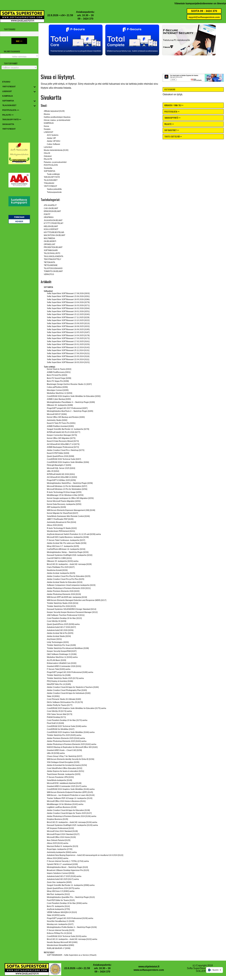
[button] (76, 40)
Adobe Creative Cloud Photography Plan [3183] (67, 690)
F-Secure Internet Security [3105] (60, 930)
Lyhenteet (48, 147)
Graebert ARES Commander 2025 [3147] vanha (67, 786)
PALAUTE (48, 159)
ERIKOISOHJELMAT (52, 211)
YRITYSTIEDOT (50, 186)
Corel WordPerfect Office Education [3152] (64, 768)
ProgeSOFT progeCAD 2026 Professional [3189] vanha (70, 672)
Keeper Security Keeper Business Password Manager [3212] (72, 612)
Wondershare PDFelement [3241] (61, 531)
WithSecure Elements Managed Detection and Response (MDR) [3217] (76, 600)
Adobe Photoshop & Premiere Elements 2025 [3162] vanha (71, 744)
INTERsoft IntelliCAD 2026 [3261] (61, 474)
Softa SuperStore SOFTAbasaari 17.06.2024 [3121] (68, 353)
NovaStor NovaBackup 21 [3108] (60, 921)
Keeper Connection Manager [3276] (62, 435)
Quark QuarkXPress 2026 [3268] (60, 456)
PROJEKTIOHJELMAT (53, 247)
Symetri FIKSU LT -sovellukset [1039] (62, 864)
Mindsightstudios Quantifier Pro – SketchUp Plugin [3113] (71, 897)
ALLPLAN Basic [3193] (56, 660)
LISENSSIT (48, 132)
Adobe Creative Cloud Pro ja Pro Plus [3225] (65, 579)
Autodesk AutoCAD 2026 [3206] (60, 630)
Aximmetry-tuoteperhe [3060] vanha (62, 852)
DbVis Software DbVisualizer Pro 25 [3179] (65, 702)
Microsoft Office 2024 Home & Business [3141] (66, 801)
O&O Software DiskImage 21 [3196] (61, 654)
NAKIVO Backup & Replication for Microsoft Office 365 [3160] (72, 747)
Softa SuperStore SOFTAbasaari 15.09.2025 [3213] (68, 323)
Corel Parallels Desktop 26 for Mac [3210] (64, 618)
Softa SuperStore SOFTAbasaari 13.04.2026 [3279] (68, 302)
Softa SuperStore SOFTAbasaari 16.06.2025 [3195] (68, 329)
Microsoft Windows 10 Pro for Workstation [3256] (67, 489)
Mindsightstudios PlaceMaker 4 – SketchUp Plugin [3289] (71, 402)
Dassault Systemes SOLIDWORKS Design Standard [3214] (71, 609)
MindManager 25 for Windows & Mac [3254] (65, 495)
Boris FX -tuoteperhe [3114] (58, 906)
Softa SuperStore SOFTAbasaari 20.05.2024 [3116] (68, 356)
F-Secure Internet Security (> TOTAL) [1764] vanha (68, 861)
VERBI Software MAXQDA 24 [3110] (62, 912)
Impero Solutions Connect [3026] (60, 873)
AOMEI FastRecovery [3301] (58, 372)
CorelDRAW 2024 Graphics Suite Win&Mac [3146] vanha (71, 789)
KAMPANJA (49, 123)
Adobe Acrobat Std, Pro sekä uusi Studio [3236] (66, 543)
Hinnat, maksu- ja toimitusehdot (57, 120)
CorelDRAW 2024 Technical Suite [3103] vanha (67, 936)
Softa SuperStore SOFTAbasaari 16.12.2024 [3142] (68, 347)
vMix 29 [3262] (53, 471)
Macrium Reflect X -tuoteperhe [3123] (62, 846)
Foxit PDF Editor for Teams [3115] (61, 900)
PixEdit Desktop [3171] (56, 717)
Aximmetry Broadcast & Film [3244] (61, 522)
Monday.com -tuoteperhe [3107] (60, 924)
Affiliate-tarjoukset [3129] (54, 111)
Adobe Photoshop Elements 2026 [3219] (64, 594)
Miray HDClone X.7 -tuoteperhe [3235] (63, 546)
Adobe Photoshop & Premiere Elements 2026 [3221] (69, 588)
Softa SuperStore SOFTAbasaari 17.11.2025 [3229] (68, 317)
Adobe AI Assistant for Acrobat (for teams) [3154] (67, 765)
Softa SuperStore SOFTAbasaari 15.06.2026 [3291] (68, 296)
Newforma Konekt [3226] (57, 570)
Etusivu (47, 114)
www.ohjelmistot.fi (148, 966)
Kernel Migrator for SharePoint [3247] (62, 513)
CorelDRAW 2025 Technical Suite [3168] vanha (67, 726)
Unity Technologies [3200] (58, 642)
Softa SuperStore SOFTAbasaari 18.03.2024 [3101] (68, 362)
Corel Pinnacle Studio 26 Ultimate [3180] (64, 699)
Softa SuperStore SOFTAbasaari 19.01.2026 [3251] (68, 311)
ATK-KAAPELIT (50, 205)
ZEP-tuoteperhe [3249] (56, 507)
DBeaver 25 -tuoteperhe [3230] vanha (62, 561)
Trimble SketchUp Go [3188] (58, 675)
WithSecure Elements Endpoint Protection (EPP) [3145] (70, 792)
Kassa (46, 126)
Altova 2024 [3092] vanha (57, 858)
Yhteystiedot (49, 183)
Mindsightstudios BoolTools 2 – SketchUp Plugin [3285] (70, 411)
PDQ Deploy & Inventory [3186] (60, 681)
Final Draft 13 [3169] (55, 723)
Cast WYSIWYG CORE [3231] (59, 558)
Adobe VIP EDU (53, 141)
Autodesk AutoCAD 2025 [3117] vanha (63, 879)
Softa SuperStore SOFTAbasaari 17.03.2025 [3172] (68, 338)
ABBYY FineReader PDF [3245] (60, 519)
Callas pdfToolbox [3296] (57, 387)
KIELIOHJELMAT (51, 226)
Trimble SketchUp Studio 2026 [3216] (62, 603)
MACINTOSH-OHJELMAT (54, 235)
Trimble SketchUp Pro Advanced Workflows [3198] (68, 648)
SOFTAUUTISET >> (171, 130)
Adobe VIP (51, 138)
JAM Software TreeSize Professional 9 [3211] (65, 615)
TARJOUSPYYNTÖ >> (172, 117)
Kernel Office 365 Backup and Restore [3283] (66, 417)
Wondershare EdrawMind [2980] (60, 945)
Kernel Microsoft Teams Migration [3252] (63, 501)
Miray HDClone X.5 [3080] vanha (60, 891)
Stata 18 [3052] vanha (56, 915)
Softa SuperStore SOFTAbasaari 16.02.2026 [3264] (68, 308)
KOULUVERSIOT (51, 229)
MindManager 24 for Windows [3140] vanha (65, 804)
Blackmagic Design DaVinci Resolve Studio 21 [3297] (69, 384)
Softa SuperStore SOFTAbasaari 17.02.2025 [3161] (68, 341)
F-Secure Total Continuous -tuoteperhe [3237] (66, 540)
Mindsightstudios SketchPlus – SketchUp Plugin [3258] (70, 483)
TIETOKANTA (49, 262)
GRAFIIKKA (49, 217)
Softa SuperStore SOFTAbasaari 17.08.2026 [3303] (68, 293)
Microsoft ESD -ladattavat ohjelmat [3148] (64, 783)
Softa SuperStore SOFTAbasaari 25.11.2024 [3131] (68, 350)
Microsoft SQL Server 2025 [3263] (61, 468)
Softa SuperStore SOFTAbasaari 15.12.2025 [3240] (68, 314)
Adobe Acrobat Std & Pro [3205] (60, 633)
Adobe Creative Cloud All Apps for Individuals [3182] (68, 693)
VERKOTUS (49, 274)
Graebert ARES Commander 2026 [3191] (64, 666)
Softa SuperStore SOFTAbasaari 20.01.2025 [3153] (68, 344)
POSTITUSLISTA (51, 165)
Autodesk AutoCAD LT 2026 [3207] (61, 627)
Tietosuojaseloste (54, 192)
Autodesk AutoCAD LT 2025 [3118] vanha (64, 876)
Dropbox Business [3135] (57, 819)
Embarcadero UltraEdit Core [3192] (61, 663)
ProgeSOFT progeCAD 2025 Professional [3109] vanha (70, 918)
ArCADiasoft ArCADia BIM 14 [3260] (62, 477)
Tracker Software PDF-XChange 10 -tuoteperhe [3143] (69, 798)
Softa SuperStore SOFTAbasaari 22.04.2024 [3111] (68, 359)
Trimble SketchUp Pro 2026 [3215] (61, 606)
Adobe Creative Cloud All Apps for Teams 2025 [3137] (69, 813)
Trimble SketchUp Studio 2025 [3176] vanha (65, 678)
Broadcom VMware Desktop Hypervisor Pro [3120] (68, 870)
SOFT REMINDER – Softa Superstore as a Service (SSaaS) (71, 955)
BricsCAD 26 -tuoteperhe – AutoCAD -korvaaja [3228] (69, 564)
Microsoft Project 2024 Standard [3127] (63, 834)
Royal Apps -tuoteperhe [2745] (59, 849)
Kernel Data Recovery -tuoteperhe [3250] (64, 504)
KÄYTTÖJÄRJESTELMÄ (54, 232)
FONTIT (47, 214)
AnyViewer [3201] (54, 639)
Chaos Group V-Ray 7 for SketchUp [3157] (64, 756)
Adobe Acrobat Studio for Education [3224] (64, 582)
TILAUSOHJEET (50, 180)
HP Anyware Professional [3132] (60, 828)
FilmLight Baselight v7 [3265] (59, 465)
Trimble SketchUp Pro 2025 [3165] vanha (64, 735)
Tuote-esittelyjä (53, 174)
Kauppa (47, 129)
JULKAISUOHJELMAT (53, 220)
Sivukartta (48, 168)
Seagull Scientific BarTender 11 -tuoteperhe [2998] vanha (71, 885)
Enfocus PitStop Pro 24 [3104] (59, 933)
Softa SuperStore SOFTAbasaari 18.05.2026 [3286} (68, 299)
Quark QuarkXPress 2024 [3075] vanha (63, 888)
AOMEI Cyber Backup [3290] (59, 399)
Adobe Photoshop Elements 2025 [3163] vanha (66, 741)
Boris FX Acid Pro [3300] (57, 375)
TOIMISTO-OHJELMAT (53, 271)
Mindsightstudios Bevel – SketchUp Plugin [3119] (67, 867)
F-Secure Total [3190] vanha (58, 669)
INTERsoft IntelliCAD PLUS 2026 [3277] (63, 432)
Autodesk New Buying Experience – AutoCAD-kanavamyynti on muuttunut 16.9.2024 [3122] (85, 855)
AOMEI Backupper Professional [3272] (63, 447)
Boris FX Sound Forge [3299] (59, 378)
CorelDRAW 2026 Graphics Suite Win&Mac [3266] (68, 462)
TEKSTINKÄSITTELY (52, 259)
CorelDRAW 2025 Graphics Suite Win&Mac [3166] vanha (71, 732)
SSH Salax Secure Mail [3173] (59, 714)
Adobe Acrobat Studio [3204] (59, 636)
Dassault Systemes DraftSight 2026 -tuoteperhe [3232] (69, 555)
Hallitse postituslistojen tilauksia (57, 117)
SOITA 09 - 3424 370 (204, 10)
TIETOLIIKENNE (50, 265)
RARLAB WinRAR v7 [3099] (58, 948)
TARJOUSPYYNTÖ (52, 177)
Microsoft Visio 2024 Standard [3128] (62, 831)
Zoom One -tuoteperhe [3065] (59, 882)
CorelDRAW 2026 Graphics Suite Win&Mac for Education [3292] (73, 396)
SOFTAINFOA (49, 171)
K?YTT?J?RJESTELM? (53, 223)
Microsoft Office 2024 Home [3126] (61, 837)
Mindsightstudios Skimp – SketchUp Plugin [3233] (67, 552)
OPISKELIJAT (49, 244)
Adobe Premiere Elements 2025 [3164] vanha (66, 738)
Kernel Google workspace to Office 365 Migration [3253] (70, 498)
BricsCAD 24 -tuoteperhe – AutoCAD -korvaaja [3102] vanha (72, 939)
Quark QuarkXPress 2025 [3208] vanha (63, 624)
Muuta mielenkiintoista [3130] (56, 150)
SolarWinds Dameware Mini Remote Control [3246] (68, 516)
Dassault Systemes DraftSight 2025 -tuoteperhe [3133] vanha (72, 825)
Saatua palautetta (54, 189)
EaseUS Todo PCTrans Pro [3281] (61, 423)
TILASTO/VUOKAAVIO (53, 268)
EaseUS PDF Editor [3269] (58, 453)
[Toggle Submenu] (34, 87)
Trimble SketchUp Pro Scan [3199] (61, 645)
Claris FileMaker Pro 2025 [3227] (60, 567)
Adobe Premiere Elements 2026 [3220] (63, 591)
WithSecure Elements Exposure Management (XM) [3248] (71, 510)
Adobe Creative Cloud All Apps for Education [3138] (68, 810)
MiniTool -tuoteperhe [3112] (58, 894)
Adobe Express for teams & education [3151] (65, 771)
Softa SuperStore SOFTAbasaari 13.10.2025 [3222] (68, 320)
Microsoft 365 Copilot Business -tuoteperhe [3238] (68, 537)
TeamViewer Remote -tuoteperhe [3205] (63, 774)
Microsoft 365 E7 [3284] (57, 414)
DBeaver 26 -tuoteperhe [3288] (60, 405)
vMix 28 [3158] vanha (56, 753)
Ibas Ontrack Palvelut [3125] (58, 840)
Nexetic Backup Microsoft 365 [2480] (62, 942)
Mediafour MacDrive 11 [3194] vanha (62, 657)
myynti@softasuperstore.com (204, 17)
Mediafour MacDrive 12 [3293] (59, 393)
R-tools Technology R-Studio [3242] (62, 528)
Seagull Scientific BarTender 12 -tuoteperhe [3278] (68, 429)
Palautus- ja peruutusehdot (55, 162)
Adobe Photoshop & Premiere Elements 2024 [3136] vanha (71, 816)
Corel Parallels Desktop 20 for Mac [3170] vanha (67, 720)
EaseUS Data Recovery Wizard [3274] (63, 441)
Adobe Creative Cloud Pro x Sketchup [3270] (65, 450)
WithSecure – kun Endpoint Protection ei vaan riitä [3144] (70, 795)
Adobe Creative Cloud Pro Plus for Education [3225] (68, 576)
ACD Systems (52, 135)
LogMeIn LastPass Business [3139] (61, 807)
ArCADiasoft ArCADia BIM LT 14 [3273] (63, 444)
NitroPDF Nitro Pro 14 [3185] (59, 684)
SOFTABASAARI (51, 250)
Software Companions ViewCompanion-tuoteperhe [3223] (71, 585)
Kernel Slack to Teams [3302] (59, 369)
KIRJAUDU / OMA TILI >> (173, 105)
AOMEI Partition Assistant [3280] (60, 426)
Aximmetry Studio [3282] (57, 420)
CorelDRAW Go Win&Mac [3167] (60, 729)
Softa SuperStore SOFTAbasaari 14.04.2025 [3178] (68, 335)
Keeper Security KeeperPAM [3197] (61, 651)
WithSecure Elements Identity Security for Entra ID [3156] (70, 759)
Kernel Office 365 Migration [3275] (61, 438)
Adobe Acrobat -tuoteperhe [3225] (61, 573)
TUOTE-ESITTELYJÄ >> (173, 136)
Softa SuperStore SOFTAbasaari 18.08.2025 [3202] (68, 326)
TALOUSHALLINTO (52, 253)
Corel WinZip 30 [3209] (56, 621)
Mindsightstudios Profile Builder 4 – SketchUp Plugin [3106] (72, 927)
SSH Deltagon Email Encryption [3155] (63, 762)
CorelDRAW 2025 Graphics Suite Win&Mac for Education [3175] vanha (76, 708)
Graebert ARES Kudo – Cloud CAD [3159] (64, 750)
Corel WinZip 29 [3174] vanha (59, 711)
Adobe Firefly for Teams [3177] (59, 705)
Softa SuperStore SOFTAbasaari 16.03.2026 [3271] (68, 305)
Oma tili (47, 153)
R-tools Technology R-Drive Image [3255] (64, 492)
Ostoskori (48, 156)
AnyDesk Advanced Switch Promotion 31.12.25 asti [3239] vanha (74, 534)
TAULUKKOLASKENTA (53, 256)
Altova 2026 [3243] (55, 525)
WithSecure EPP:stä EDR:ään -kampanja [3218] (67, 597)
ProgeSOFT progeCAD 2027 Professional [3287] (67, 408)
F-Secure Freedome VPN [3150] (60, 777)
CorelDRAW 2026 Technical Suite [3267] (64, 459)
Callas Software (53, 144)
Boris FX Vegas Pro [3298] (58, 381)
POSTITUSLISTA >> (171, 111)
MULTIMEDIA (49, 238)
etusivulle (89, 83)
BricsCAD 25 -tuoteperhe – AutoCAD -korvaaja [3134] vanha (72, 822)
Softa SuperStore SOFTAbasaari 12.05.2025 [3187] (68, 332)
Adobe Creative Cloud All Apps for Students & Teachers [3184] (73, 687)
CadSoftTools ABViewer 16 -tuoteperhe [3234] (66, 549)
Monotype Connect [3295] (57, 390)
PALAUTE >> (169, 124)
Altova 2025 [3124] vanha (57, 843)
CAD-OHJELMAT (51, 208)
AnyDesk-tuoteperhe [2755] (58, 909)
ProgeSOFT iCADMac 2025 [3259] (61, 480)
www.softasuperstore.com (149, 970)
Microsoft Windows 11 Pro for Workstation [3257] (67, 486)
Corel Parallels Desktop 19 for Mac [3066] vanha (67, 903)
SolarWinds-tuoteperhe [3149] (59, 780)
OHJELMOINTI (50, 241)
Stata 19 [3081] (53, 696)
